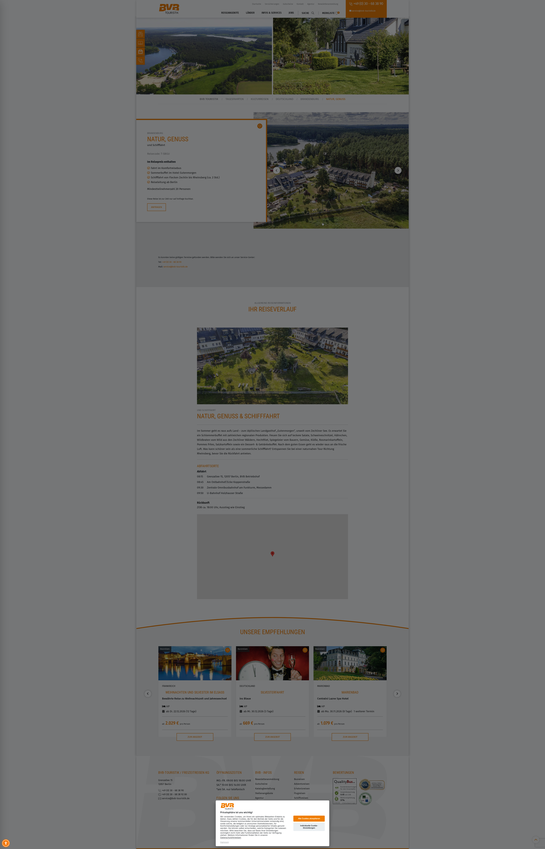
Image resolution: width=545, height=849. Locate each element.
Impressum (224, 842)
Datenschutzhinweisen (230, 837)
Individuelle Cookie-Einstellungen (309, 826)
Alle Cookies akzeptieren (309, 818)
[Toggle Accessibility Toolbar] (6, 843)
